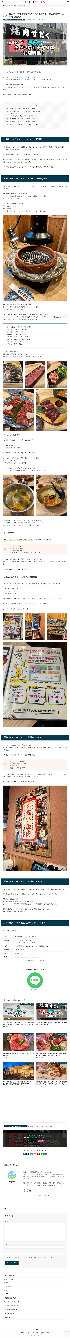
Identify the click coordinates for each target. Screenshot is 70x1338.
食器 (7, 1283)
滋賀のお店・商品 (8, 19)
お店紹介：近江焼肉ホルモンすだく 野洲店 (22, 108)
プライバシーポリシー (35, 1332)
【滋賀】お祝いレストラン (19, 19)
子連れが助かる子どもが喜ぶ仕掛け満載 (22, 116)
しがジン (29, 79)
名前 (6, 1244)
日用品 (7, 1290)
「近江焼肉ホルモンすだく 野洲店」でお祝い (22, 118)
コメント (8, 1221)
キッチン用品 (9, 1286)
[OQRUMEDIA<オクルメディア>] (35, 2)
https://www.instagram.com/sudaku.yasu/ (27, 957)
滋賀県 (47, 1126)
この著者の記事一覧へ (44, 1195)
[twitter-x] (27, 1190)
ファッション (9, 1279)
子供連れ (42, 1126)
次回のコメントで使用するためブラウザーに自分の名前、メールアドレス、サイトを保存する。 (32, 1257)
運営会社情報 (45, 1332)
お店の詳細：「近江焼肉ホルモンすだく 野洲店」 (24, 124)
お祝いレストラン (34, 1126)
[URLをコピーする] (45, 1154)
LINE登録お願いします (35, 989)
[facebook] (33, 1330)
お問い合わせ (24, 1332)
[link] (24, 1190)
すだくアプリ (15, 113)
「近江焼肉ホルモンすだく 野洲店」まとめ (22, 121)
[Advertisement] (35, 1108)
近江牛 (51, 1126)
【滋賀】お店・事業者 (12, 1305)
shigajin (12, 1182)
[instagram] (30, 1190)
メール (6, 1251)
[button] (24, 1154)
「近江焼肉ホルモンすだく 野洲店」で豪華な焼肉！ (24, 111)
